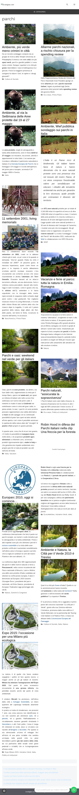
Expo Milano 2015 (12, 752)
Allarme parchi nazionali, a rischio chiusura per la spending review (58, 50)
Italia (7, 175)
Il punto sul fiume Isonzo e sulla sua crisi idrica (22, 776)
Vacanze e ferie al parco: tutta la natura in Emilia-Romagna (58, 283)
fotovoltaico (6, 724)
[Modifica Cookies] (4, 791)
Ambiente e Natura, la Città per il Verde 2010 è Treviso (57, 553)
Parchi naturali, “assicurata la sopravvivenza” (51, 394)
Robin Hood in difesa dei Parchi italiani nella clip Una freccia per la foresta (58, 428)
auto (31, 716)
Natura (46, 348)
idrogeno (14, 730)
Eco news (47, 95)
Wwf (42, 239)
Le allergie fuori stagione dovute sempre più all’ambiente (25, 783)
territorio (68, 591)
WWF (46, 242)
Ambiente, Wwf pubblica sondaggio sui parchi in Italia (57, 130)
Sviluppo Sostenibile (21, 702)
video (70, 514)
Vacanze (13, 454)
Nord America (10, 318)
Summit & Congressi (19, 593)
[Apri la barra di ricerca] (67, 4)
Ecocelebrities (49, 514)
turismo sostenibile (9, 545)
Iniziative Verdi (61, 514)
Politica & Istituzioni (59, 412)
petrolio (5, 719)
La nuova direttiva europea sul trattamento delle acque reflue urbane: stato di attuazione (37, 780)
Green (57, 585)
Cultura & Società (11, 79)
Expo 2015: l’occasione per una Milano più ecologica (18, 636)
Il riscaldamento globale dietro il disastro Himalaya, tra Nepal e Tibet (30, 769)
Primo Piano (57, 95)
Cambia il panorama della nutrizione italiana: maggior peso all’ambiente (31, 773)
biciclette (23, 730)
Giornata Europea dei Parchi (22, 164)
